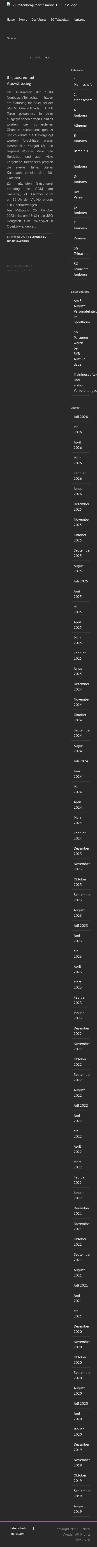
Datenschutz (17, 1528)
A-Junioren (80, 112)
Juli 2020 (81, 1403)
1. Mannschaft (81, 82)
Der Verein (78, 194)
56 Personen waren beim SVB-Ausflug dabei (81, 348)
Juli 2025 (81, 581)
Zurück (35, 57)
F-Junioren (80, 225)
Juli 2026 (81, 416)
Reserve (80, 238)
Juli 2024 (81, 761)
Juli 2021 (81, 1285)
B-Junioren (36, 236)
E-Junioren (80, 210)
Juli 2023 (81, 925)
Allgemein (81, 125)
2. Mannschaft (81, 97)
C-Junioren (80, 163)
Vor (46, 57)
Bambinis (81, 151)
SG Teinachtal (81, 251)
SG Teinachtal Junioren (81, 269)
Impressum (16, 1534)
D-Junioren (80, 179)
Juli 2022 (81, 1105)
